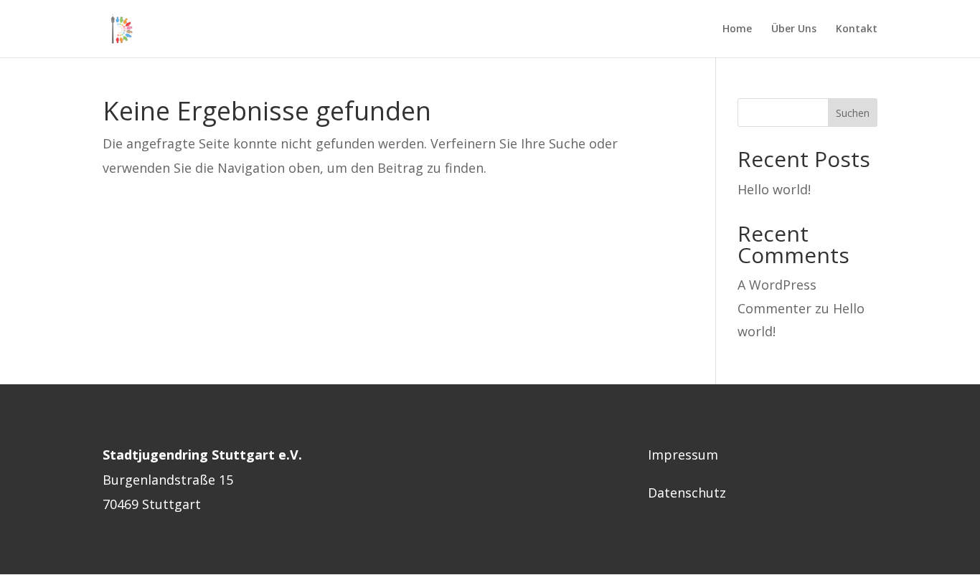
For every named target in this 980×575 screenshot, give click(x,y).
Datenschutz (687, 492)
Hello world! (774, 189)
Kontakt (856, 29)
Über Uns (793, 29)
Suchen (853, 113)
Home (737, 29)
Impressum (683, 454)
